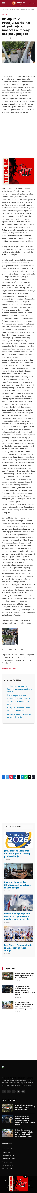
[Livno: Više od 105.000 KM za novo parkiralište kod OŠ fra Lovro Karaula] (7, 976)
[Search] (30, 3)
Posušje (5, 14)
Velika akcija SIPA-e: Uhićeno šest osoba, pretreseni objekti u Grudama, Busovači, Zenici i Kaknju (25, 990)
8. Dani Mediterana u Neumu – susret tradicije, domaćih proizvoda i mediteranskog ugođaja (24, 1006)
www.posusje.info (9, 668)
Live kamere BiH (7, 1149)
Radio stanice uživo (8, 1159)
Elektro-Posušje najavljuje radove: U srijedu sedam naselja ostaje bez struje (17, 916)
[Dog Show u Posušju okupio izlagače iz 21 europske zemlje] (18, 934)
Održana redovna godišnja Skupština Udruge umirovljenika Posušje (19, 689)
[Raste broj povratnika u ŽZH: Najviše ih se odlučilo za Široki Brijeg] (18, 871)
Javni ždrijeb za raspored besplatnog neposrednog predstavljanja (17, 853)
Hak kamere (6, 1152)
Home (4, 9)
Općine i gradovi (7, 1165)
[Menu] (3, 3)
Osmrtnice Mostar (8, 1155)
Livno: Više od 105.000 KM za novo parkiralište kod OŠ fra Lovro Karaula (25, 976)
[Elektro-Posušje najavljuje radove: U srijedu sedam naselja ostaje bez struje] (18, 902)
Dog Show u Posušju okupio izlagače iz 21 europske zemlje (18, 948)
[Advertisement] (18, 135)
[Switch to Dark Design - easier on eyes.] (34, 3)
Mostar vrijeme (7, 1162)
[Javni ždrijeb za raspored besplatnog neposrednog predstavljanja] (18, 840)
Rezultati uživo (7, 1168)
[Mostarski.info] (18, 3)
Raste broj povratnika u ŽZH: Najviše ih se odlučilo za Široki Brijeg (17, 885)
